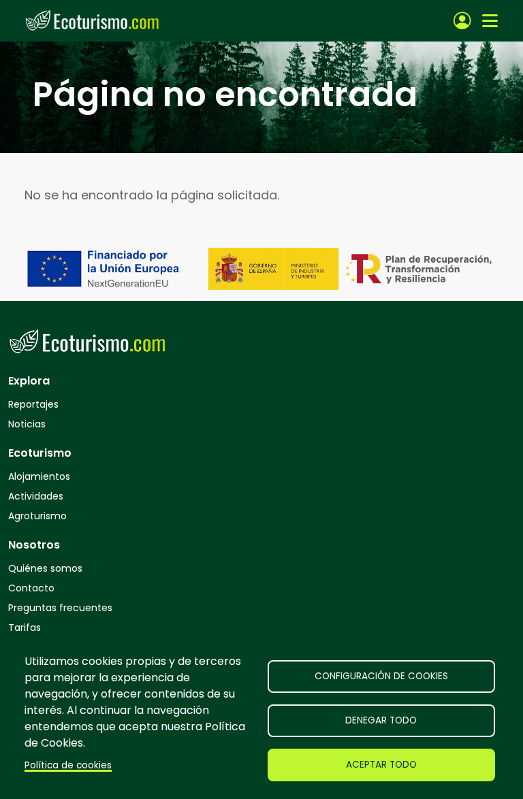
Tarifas (24, 627)
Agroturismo (37, 516)
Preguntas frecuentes (60, 608)
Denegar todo (381, 720)
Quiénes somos (45, 568)
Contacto (31, 588)
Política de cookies (68, 765)
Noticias (27, 424)
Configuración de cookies (381, 676)
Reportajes (33, 404)
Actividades (35, 496)
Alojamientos (39, 476)
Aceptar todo (381, 764)
